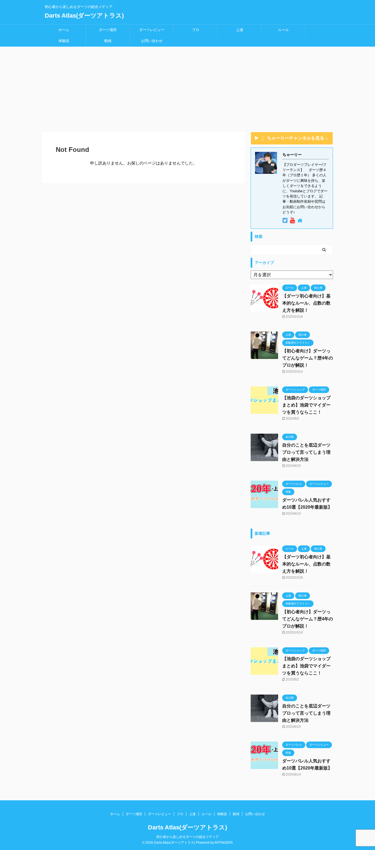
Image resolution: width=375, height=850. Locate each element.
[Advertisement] (187, 87)
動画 (107, 41)
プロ (195, 30)
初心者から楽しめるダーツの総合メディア (187, 837)
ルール (283, 30)
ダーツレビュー (151, 30)
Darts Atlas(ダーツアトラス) (84, 15)
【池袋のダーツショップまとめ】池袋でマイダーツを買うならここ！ (306, 404)
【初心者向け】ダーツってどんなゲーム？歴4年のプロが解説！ (307, 358)
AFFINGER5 (223, 843)
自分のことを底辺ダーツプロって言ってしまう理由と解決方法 (306, 452)
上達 (239, 30)
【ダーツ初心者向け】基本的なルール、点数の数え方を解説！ (306, 303)
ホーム (63, 30)
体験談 (63, 41)
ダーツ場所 (108, 30)
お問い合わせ (152, 41)
